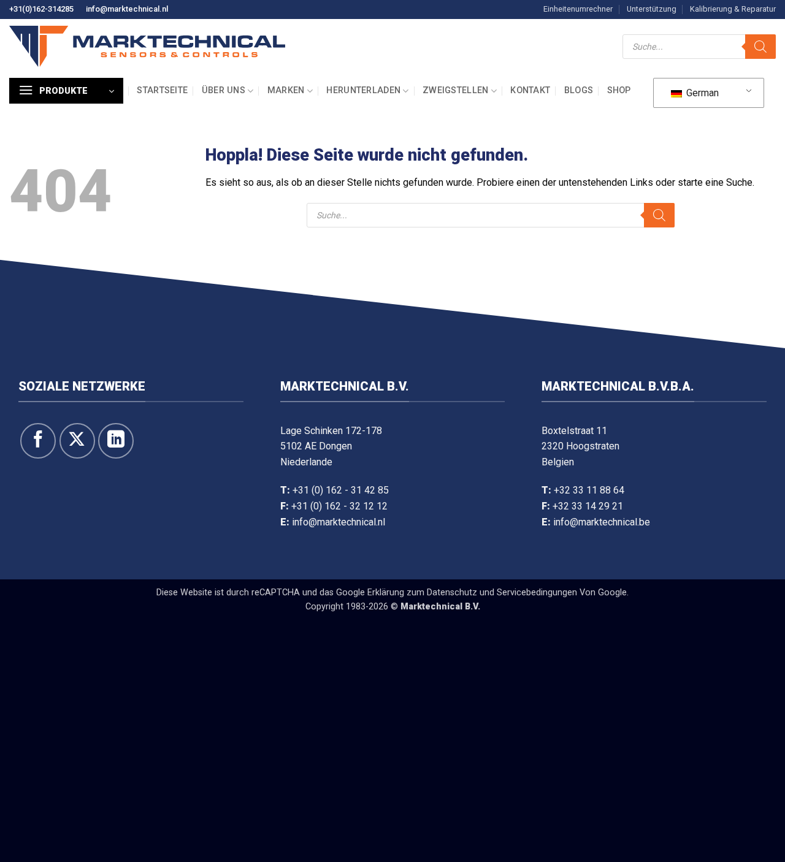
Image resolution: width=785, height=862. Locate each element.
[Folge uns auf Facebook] (38, 441)
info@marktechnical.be (601, 522)
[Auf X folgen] (77, 441)
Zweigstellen (455, 90)
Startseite (162, 90)
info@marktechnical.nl (127, 8)
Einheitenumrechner (578, 8)
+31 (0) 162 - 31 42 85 (341, 490)
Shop (619, 90)
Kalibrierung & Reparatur (733, 8)
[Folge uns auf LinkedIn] (116, 441)
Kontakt (530, 90)
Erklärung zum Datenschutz (422, 592)
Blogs (578, 90)
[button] (66, 91)
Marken (286, 90)
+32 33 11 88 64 (589, 490)
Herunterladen (363, 90)
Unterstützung (651, 8)
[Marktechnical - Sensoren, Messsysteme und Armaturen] (147, 46)
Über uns (223, 90)
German (701, 93)
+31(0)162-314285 (41, 8)
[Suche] (760, 46)
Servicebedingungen (537, 592)
